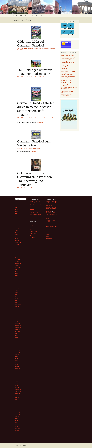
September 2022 (18, 286)
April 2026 (16, 215)
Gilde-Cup (72, 62)
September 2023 (18, 267)
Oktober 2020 (17, 312)
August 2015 (17, 416)
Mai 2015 (16, 422)
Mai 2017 (16, 381)
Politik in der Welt (33, 231)
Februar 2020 (17, 323)
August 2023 (17, 269)
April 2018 (16, 362)
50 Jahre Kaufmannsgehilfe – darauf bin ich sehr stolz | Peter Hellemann (51, 203)
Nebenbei (32, 227)
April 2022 (16, 296)
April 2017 (16, 383)
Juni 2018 (16, 358)
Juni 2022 (16, 292)
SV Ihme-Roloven (63, 87)
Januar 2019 (17, 345)
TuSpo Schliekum (68, 94)
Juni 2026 (16, 211)
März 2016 (16, 407)
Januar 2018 (17, 366)
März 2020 (16, 321)
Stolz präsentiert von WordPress (19, 445)
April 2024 (16, 255)
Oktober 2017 (17, 372)
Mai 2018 (16, 360)
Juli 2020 (16, 317)
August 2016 (17, 397)
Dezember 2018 (18, 346)
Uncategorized (30, 76)
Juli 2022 (16, 290)
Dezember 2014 (18, 432)
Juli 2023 (16, 271)
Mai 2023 (16, 275)
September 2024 (18, 246)
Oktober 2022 (17, 284)
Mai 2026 (16, 213)
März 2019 (16, 343)
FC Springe (70, 59)
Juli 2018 (16, 356)
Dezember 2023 (18, 263)
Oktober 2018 (17, 350)
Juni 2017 (16, 379)
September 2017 (18, 374)
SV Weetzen (68, 87)
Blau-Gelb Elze (67, 57)
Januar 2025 (17, 240)
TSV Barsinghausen (64, 88)
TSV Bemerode (70, 88)
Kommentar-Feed (49, 238)
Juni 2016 (16, 401)
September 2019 (18, 331)
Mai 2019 (16, 339)
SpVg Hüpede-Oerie (64, 77)
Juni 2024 (16, 252)
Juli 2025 (16, 230)
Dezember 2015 (18, 408)
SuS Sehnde (69, 79)
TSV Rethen (35, 119)
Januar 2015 (17, 430)
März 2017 (16, 385)
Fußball (36, 48)
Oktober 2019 (17, 329)
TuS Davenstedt (63, 94)
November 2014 (18, 434)
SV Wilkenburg (74, 87)
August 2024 (17, 248)
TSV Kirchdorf (23, 49)
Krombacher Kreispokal (64, 71)
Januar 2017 (17, 387)
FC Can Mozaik (32, 48)
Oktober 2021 (17, 302)
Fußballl (68, 62)
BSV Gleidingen (32, 117)
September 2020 (18, 314)
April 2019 (16, 341)
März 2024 (16, 257)
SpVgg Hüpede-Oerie (46, 48)
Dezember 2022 (18, 283)
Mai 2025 (16, 234)
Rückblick (70, 73)
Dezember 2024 (18, 242)
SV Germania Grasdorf (39, 76)
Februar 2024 (17, 259)
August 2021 (17, 306)
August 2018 (17, 354)
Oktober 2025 (17, 224)
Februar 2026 (17, 219)
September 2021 (18, 304)
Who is (42, 15)
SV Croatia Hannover (64, 80)
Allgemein (32, 223)
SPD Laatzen (72, 76)
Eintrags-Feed (48, 236)
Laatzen (39, 48)
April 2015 (16, 424)
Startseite (15, 15)
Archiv (37, 15)
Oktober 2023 (17, 265)
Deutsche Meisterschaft (65, 58)
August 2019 (17, 333)
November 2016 (18, 391)
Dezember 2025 (18, 221)
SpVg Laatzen (41, 117)
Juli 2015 (16, 418)
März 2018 (16, 364)
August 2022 (17, 288)
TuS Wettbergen (64, 95)
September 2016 (18, 395)
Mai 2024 (16, 253)
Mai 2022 (16, 294)
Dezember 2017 (18, 368)
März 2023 (16, 279)
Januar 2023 (17, 281)
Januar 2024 (17, 261)
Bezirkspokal (63, 57)
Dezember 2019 (18, 325)
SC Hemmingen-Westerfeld (67, 74)
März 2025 (16, 238)
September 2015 (18, 414)
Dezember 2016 (18, 389)
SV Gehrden (69, 80)
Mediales (32, 15)
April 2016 (16, 405)
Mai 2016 (16, 403)
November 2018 (18, 348)
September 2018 (18, 352)
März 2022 (16, 298)
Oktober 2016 (17, 393)
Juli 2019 (16, 335)
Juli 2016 (16, 399)
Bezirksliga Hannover (67, 55)
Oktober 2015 (17, 412)
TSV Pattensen (64, 92)
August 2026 (17, 207)
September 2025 (18, 226)
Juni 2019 (16, 337)
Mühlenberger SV (64, 73)
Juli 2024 (16, 250)
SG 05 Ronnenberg (64, 76)
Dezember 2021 (18, 300)
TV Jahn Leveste (70, 95)
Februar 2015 (17, 428)
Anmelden (48, 234)
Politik (21, 15)
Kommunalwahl (68, 63)
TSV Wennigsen (70, 92)
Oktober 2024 (17, 244)
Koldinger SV (63, 63)
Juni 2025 (16, 232)
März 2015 (16, 426)
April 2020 (16, 319)
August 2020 (17, 315)
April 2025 (16, 236)
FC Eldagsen (63, 59)
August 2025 (17, 228)
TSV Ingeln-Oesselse (28, 119)
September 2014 (18, 438)
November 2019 (18, 327)
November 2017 (18, 370)
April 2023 (16, 277)
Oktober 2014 (17, 436)
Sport (26, 15)
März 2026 (16, 217)
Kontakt (48, 15)
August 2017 (17, 376)
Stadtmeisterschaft (48, 117)
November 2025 (18, 222)
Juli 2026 (16, 209)
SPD (68, 76)
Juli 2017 (16, 377)
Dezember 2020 (18, 310)
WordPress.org (48, 240)
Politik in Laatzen (33, 233)
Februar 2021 (17, 308)
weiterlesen (37, 53)
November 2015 (18, 410)
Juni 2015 (16, 420)
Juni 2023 (16, 273)
